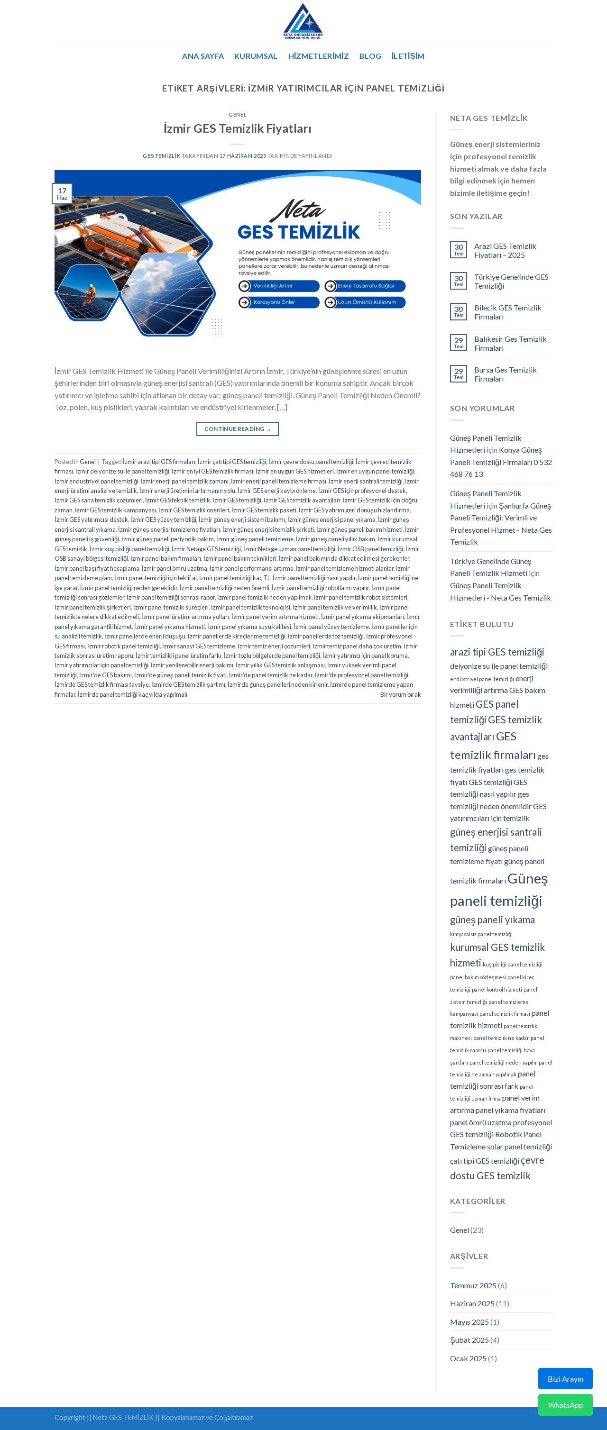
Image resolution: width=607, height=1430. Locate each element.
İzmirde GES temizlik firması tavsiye (102, 684)
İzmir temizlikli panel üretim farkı (178, 655)
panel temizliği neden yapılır (503, 1062)
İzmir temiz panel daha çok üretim (357, 646)
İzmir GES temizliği (236, 500)
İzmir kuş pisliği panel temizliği (129, 549)
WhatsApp (565, 1404)
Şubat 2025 (469, 1339)
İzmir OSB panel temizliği (370, 549)
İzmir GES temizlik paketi (263, 510)
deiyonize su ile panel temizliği (499, 665)
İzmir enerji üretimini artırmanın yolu (187, 490)
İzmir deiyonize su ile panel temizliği (122, 471)
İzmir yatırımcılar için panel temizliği (101, 665)
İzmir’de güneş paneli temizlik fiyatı (180, 675)
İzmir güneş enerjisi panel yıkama (331, 519)
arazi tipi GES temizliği (497, 651)
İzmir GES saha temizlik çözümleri (99, 500)
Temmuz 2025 (473, 1285)
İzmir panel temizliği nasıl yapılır (314, 578)
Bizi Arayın (565, 1378)
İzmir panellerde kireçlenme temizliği (236, 636)
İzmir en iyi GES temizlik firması (212, 471)
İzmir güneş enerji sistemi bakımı (242, 519)
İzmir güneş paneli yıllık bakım (335, 539)
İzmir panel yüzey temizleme (331, 626)
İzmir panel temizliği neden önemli (224, 588)
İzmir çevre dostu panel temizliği (310, 461)
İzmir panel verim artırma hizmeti (275, 616)
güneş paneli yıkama (492, 919)
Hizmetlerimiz (318, 55)
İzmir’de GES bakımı (105, 675)
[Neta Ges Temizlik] (304, 21)
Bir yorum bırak (400, 694)
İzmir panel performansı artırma (252, 568)
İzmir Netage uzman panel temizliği (289, 549)
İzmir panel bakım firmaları (165, 558)
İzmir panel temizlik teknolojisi (250, 607)
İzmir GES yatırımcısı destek (91, 519)
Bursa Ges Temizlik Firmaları (505, 374)
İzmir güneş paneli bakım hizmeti (359, 529)
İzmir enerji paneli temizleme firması (278, 481)
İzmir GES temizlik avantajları (302, 500)
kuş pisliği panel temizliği (513, 964)
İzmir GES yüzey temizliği (163, 519)
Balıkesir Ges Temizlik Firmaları (510, 343)
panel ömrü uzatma (481, 1122)
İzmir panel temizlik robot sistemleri (360, 597)
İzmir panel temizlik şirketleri (93, 607)
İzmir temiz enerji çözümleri (274, 646)
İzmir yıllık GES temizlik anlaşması (280, 665)
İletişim (408, 55)
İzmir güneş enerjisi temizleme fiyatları (169, 529)
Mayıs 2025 (469, 1321)
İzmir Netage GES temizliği (206, 549)
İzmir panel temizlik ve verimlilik (335, 607)
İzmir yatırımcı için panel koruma (365, 655)
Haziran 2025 (472, 1303)
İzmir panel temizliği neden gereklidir (128, 588)
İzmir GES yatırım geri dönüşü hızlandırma (354, 510)
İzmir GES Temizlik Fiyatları (238, 128)
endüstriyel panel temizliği (482, 679)
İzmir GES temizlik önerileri (193, 510)
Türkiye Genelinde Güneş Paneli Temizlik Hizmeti (491, 567)
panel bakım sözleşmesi (478, 977)
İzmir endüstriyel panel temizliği (96, 481)
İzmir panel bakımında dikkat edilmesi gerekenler (344, 558)
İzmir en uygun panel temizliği (375, 471)
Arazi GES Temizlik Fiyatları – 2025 (505, 250)
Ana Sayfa (203, 55)
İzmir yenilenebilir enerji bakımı (192, 665)
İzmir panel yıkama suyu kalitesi (249, 626)
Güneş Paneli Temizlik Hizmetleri (486, 444)
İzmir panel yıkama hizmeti (169, 626)
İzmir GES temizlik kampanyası (115, 510)
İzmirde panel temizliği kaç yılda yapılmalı (132, 694)
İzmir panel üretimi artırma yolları (185, 616)
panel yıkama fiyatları (510, 1109)
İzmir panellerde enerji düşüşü (144, 636)
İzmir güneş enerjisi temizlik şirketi (268, 529)
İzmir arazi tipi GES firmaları (159, 461)
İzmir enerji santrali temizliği (366, 481)
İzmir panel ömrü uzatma (174, 568)
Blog (370, 55)
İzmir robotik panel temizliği (123, 646)
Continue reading (238, 428)
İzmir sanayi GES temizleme (198, 646)
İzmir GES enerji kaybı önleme (277, 490)
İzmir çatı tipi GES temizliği (232, 461)
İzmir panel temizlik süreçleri (171, 607)
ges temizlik (161, 156)
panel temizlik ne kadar (501, 1038)
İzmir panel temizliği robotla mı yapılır (320, 588)
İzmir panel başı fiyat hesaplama (97, 568)
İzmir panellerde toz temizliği (326, 636)
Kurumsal (256, 55)
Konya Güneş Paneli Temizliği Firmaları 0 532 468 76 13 (501, 461)
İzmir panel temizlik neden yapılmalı (264, 597)
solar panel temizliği (519, 1146)
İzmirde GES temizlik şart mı (188, 684)
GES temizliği (490, 781)
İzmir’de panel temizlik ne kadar (271, 675)
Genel (238, 114)
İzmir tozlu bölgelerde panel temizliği (272, 655)
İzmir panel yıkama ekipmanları (362, 616)
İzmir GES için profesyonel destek (362, 490)
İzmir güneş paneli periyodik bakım (167, 539)
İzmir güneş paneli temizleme (255, 539)
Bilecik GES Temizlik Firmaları (508, 312)
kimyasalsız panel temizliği (481, 934)
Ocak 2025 (468, 1358)
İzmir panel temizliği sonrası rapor (171, 597)
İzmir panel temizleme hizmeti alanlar (345, 568)
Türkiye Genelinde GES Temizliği (511, 281)
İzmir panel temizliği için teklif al (155, 578)
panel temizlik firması (504, 1014)
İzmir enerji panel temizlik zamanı (185, 481)
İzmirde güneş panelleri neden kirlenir (278, 684)
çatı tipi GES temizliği (484, 1160)
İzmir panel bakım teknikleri (239, 558)
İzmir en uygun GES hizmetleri (295, 471)
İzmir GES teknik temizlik (177, 500)
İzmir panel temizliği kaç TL (234, 578)
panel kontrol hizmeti (497, 989)
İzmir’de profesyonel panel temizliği (361, 675)
